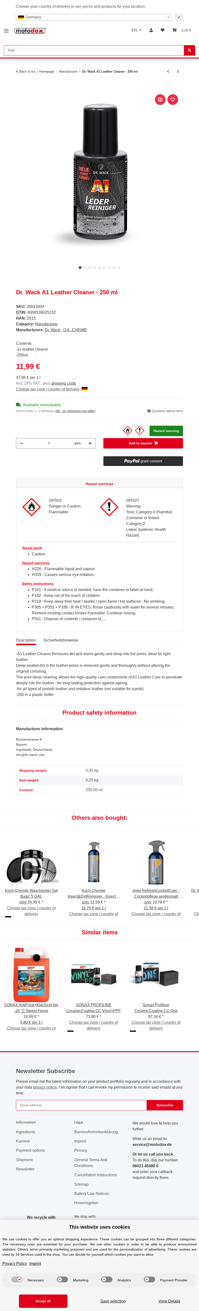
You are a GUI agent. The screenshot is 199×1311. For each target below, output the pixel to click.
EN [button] (134, 30)
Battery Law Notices (91, 1194)
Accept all (43, 1301)
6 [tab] (104, 267)
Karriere (23, 1141)
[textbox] (93, 17)
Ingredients (25, 1132)
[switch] (17, 1279)
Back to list (27, 71)
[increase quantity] (90, 443)
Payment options (30, 1150)
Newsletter (25, 1169)
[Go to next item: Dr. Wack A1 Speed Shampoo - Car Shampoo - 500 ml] (178, 71)
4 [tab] (94, 267)
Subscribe (165, 1105)
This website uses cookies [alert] (99, 1227)
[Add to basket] (20, 87)
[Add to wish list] (172, 99)
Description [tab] (26, 640)
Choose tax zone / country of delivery (48, 389)
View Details (169, 1301)
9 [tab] (118, 267)
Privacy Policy (14, 1263)
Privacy (80, 1150)
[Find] (189, 50)
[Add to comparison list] (160, 99)
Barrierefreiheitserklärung (96, 1132)
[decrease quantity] (21, 443)
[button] (151, 30)
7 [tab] (109, 267)
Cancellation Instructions (95, 1175)
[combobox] (93, 17)
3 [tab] (89, 267)
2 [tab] (84, 267)
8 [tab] (114, 267)
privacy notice (45, 1087)
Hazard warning (166, 431)
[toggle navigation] (6, 29)
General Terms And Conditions (90, 1163)
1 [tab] (80, 267)
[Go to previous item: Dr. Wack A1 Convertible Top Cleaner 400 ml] (168, 71)
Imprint (80, 1141)
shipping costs (63, 383)
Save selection (113, 1301)
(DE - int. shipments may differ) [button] (75, 411)
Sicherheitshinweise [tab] (60, 640)
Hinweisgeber (86, 1203)
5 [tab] (99, 267)
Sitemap (81, 1184)
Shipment (24, 1160)
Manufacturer (46, 324)
